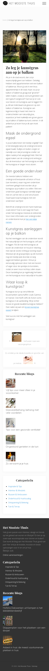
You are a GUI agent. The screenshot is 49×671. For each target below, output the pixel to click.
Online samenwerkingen (13, 555)
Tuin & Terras (14, 506)
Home (4, 20)
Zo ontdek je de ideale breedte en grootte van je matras (24, 358)
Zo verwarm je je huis (17, 463)
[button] (44, 3)
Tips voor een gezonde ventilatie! (23, 429)
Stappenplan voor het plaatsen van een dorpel (24, 629)
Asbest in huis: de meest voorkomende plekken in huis (23, 649)
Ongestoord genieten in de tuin (22, 446)
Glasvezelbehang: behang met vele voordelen (22, 411)
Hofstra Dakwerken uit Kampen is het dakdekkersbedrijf (22, 609)
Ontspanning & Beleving (18, 502)
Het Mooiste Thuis (24, 666)
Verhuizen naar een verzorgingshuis (24, 342)
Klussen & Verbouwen (17, 494)
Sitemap (34, 666)
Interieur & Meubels (16, 490)
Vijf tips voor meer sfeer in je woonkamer (20, 391)
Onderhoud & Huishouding (19, 498)
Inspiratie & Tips (15, 486)
